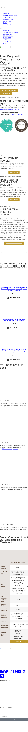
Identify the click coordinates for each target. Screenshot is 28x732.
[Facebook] (2, 672)
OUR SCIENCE (7, 17)
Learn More (18, 641)
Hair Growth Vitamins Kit (18, 562)
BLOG (4, 26)
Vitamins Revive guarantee (10, 449)
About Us (3, 690)
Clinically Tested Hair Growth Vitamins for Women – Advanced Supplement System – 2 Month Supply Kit (14, 289)
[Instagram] (10, 672)
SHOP (5, 23)
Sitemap (2, 703)
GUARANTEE (7, 21)
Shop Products (4, 684)
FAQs (1, 695)
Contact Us (3, 692)
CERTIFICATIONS (8, 19)
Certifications (4, 693)
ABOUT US (6, 13)
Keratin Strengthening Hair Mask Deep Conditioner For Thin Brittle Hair (14, 319)
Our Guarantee (4, 688)
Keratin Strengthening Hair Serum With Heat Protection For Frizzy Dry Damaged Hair (14, 351)
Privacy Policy (4, 697)
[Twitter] (6, 672)
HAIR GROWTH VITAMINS (10, 15)
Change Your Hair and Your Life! (9, 109)
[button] (14, 5)
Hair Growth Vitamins (6, 682)
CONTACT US (7, 25)
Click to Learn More (16, 114)
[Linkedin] (23, 672)
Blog (1, 701)
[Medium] (2, 676)
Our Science (3, 686)
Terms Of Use (4, 699)
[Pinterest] (15, 672)
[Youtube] (19, 672)
